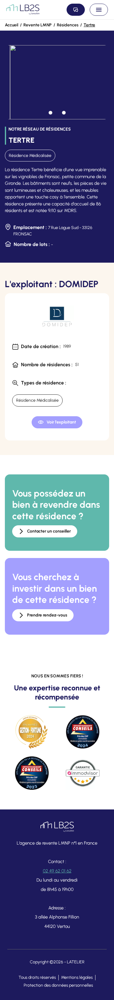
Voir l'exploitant (61, 422)
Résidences (67, 25)
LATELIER (76, 962)
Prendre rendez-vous (47, 615)
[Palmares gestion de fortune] (32, 732)
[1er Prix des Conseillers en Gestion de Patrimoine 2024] (83, 732)
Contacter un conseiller (49, 531)
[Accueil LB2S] (23, 9)
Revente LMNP (37, 25)
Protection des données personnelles (58, 985)
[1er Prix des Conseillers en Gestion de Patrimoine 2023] (32, 773)
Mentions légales (77, 977)
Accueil (11, 25)
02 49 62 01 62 (57, 871)
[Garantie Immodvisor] (83, 773)
